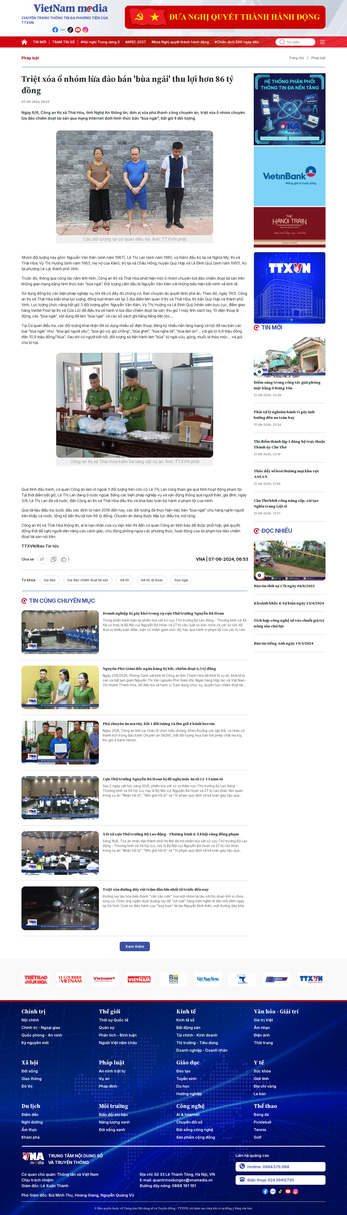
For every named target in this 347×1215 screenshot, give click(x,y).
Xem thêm (134, 946)
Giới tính (261, 1078)
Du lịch (30, 1106)
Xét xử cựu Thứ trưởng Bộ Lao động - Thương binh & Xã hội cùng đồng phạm (171, 834)
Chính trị (33, 1011)
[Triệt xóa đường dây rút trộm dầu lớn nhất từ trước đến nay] (60, 908)
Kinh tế (186, 1011)
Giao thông (31, 1078)
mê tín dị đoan (152, 580)
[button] (288, 320)
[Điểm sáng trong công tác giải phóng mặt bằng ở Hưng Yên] (290, 357)
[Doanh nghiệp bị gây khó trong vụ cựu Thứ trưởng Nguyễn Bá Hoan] (60, 632)
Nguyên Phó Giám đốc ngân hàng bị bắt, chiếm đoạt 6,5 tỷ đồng (159, 668)
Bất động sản (188, 1027)
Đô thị (26, 1086)
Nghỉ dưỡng (32, 1122)
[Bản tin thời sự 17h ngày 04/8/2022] (290, 560)
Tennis (260, 1129)
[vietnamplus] (70, 979)
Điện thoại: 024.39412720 (270, 1180)
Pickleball (262, 1122)
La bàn (260, 1093)
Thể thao (265, 1106)
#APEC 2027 (135, 42)
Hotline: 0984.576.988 (268, 1166)
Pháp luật (30, 58)
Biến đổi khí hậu (113, 1114)
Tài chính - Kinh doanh (196, 1035)
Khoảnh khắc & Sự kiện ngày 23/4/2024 (289, 603)
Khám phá (30, 1137)
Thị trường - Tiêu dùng (197, 1042)
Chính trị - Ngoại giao (40, 1027)
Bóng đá (261, 1114)
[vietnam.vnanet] (104, 979)
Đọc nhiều (276, 530)
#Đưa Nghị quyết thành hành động (180, 42)
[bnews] (139, 979)
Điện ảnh (262, 1035)
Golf (258, 1137)
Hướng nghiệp (189, 1093)
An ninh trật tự (112, 1071)
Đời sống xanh (112, 1129)
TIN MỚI (39, 42)
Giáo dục (188, 1062)
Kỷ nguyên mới (35, 1042)
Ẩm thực (29, 1129)
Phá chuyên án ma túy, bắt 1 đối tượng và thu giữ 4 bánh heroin (159, 723)
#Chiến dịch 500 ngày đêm (237, 42)
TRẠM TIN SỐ (63, 42)
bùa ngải (181, 580)
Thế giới (109, 1011)
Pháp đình (108, 1086)
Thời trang (263, 1042)
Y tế (259, 1062)
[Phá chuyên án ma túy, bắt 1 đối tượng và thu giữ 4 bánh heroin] (60, 742)
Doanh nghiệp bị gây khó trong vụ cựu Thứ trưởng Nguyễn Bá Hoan (163, 613)
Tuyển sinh (186, 1078)
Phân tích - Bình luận (118, 1035)
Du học (183, 1086)
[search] (280, 42)
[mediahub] (242, 979)
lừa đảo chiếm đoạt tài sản (88, 580)
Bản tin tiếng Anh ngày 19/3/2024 (283, 643)
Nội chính (30, 1020)
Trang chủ (296, 58)
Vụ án (104, 1078)
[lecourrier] (35, 979)
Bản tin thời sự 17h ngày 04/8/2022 (284, 585)
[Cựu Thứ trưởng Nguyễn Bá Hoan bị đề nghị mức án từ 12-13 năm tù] (60, 798)
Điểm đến (29, 1114)
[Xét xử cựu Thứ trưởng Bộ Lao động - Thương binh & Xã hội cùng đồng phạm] (60, 853)
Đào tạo (183, 1071)
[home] (24, 42)
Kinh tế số (185, 1020)
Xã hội (29, 1062)
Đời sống (29, 1071)
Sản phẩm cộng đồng (195, 1137)
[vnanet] (276, 979)
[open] (322, 42)
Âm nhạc (262, 1027)
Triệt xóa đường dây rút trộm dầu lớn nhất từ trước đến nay (156, 889)
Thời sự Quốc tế (113, 1020)
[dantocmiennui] (208, 979)
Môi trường (113, 1106)
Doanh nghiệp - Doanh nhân (202, 1050)
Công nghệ (190, 1106)
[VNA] (55, 30)
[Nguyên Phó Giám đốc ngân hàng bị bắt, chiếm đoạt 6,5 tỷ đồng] (60, 687)
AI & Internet (187, 1114)
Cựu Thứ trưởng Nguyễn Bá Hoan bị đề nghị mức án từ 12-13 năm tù (163, 778)
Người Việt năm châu (118, 1042)
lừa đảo (50, 580)
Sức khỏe (262, 1071)
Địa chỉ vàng (265, 1086)
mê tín (124, 580)
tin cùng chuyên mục (62, 600)
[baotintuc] (311, 979)
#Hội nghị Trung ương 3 (100, 42)
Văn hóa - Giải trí (276, 1011)
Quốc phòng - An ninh (41, 1035)
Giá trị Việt (263, 1020)
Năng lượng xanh (114, 1122)
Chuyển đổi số (189, 1122)
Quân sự (106, 1027)
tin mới (271, 327)
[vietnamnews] (173, 979)
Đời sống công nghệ (194, 1129)
